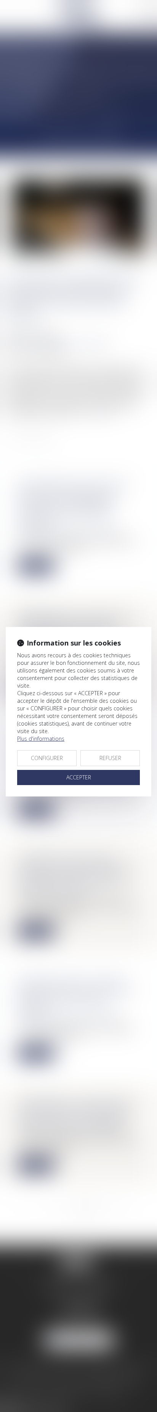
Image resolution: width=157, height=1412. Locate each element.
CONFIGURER (47, 758)
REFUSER (110, 758)
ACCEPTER (78, 777)
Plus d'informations (40, 738)
